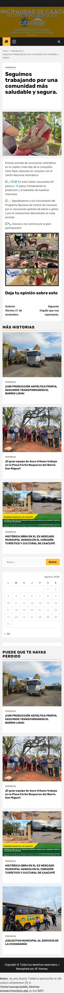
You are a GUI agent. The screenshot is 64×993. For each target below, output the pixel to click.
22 (47, 610)
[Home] (6, 41)
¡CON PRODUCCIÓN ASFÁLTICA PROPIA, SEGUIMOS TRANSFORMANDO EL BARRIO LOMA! (31, 390)
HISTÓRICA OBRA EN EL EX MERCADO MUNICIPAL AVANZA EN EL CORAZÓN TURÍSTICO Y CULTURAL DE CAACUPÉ (30, 540)
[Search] (59, 41)
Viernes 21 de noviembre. (13, 310)
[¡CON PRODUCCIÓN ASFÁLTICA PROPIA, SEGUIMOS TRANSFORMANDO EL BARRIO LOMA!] (32, 354)
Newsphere (22, 968)
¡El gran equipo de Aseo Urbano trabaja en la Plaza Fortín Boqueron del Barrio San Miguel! (31, 465)
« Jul (7, 633)
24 (8, 617)
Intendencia (10, 67)
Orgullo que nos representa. (49, 310)
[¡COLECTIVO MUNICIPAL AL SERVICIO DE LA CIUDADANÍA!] (32, 908)
